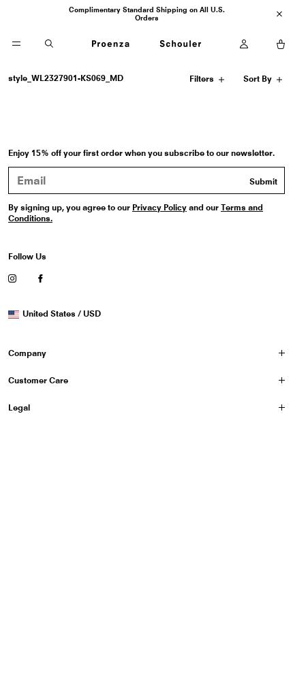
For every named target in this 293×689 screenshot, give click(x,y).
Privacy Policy (159, 207)
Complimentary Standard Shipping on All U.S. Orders (147, 13)
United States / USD (61, 313)
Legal (19, 407)
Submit (263, 181)
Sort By (258, 81)
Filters (203, 81)
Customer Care (38, 380)
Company (27, 353)
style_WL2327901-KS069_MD (65, 78)
